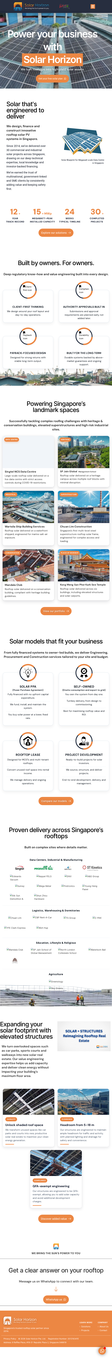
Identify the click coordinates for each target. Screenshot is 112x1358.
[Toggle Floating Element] (102, 1351)
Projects (85, 1330)
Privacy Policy (10, 1339)
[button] (93, 6)
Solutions (85, 1326)
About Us (104, 1326)
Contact (103, 1330)
